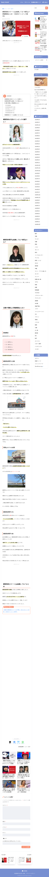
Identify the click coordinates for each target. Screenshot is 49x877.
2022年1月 (37, 162)
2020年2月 (37, 219)
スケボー (37, 349)
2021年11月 (37, 168)
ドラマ (36, 308)
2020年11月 (37, 197)
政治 (36, 252)
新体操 (36, 265)
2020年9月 (37, 200)
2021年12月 (37, 165)
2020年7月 (37, 205)
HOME (25, 871)
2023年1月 (37, 146)
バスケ (36, 247)
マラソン (37, 316)
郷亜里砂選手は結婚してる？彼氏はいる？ (13, 101)
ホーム (22, 2)
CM (36, 314)
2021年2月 (37, 189)
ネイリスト (37, 341)
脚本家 (36, 333)
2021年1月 (37, 192)
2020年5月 (37, 211)
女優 (36, 327)
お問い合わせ (44, 2)
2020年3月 (37, 216)
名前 (4, 821)
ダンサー (37, 273)
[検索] (46, 8)
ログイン (37, 358)
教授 (36, 325)
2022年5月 (37, 151)
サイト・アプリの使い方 (40, 271)
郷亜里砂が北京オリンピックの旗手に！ (13, 99)
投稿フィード (38, 361)
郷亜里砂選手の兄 (9, 110)
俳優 (36, 241)
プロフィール (27, 2)
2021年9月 (37, 173)
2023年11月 (37, 125)
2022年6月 (37, 149)
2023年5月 (37, 138)
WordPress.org (38, 366)
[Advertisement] (16, 50)
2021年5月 (37, 184)
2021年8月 (37, 176)
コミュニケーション (39, 311)
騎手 (36, 233)
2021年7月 (37, 178)
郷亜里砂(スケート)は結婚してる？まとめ (13, 114)
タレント (37, 249)
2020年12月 (37, 194)
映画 (36, 284)
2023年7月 (37, 133)
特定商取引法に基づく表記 (19, 873)
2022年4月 (37, 154)
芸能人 (36, 319)
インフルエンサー (39, 255)
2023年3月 (37, 143)
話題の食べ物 (38, 279)
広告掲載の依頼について (36, 2)
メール (5, 827)
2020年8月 (37, 202)
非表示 (9, 96)
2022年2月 (37, 159)
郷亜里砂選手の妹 (9, 112)
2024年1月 (37, 122)
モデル (36, 282)
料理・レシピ (38, 260)
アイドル (37, 257)
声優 (36, 268)
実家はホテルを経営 (10, 108)
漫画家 (36, 300)
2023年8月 (37, 130)
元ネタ (36, 263)
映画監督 (37, 290)
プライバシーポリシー (30, 873)
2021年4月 (37, 186)
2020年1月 (37, 221)
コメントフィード (39, 363)
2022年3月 (37, 157)
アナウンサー (38, 298)
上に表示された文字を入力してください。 (12, 841)
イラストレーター (39, 295)
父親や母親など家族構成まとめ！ (12, 103)
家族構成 (8, 105)
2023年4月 (37, 141)
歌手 (36, 338)
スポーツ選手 (27, 746)
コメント (5, 805)
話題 (36, 287)
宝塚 (36, 236)
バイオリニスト (38, 346)
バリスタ (37, 322)
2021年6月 (37, 181)
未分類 (36, 303)
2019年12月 (37, 224)
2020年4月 (37, 213)
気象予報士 (37, 306)
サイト (4, 832)
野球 (36, 244)
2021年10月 (37, 170)
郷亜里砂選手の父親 (10, 107)
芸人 (36, 335)
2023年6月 (37, 135)
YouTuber (37, 292)
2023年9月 (37, 127)
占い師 (36, 330)
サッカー (37, 239)
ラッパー (37, 276)
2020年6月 (37, 208)
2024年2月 (37, 119)
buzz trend (5, 2)
